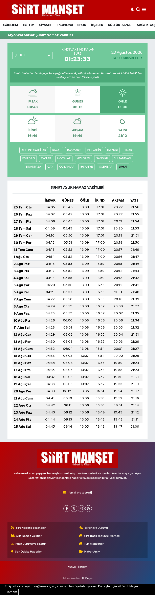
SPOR (81, 25)
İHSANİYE (87, 166)
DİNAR (128, 150)
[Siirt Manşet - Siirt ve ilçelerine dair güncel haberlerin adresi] (47, 10)
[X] (74, 508)
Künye (72, 566)
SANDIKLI (102, 158)
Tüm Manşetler (94, 543)
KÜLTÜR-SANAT (120, 25)
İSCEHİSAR (105, 166)
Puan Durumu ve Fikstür (31, 543)
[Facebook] (66, 508)
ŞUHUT (123, 166)
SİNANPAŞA (33, 166)
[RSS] (88, 508)
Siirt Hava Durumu (96, 527)
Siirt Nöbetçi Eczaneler (31, 527)
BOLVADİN (94, 150)
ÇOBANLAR (66, 166)
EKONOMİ (65, 25)
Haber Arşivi (92, 551)
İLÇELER (97, 25)
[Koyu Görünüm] (132, 10)
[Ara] (138, 10)
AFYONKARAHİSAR (33, 150)
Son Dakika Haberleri (28, 551)
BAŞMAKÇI (74, 150)
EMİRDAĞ (28, 158)
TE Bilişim (87, 578)
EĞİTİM (28, 25)
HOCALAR (64, 158)
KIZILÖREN (83, 158)
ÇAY (50, 166)
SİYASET (45, 25)
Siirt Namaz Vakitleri (29, 535)
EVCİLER (46, 158)
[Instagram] (81, 508)
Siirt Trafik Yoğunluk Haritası (102, 535)
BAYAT (56, 150)
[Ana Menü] (144, 10)
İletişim (82, 566)
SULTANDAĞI (122, 158)
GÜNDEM (10, 25)
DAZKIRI (112, 150)
